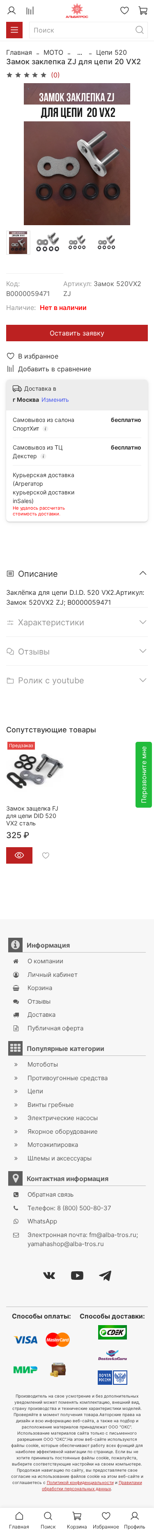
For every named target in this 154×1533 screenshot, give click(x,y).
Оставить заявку (77, 333)
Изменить (55, 399)
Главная (19, 52)
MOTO (53, 52)
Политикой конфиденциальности (80, 1482)
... (79, 52)
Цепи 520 (111, 52)
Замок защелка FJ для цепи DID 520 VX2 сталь (32, 816)
